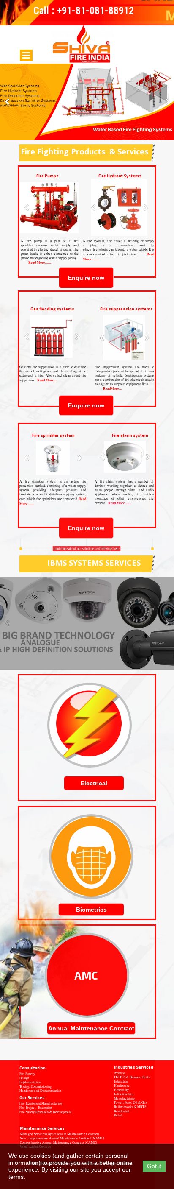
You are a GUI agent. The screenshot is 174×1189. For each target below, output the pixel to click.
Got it (154, 1166)
